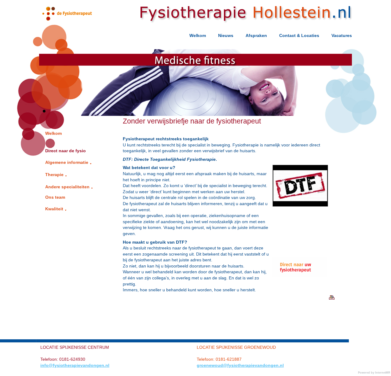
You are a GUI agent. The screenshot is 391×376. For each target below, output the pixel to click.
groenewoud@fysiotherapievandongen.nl (240, 365)
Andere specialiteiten (67, 186)
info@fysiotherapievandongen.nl (74, 365)
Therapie (54, 174)
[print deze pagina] (332, 292)
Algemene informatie (66, 162)
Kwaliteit (54, 208)
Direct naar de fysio (65, 150)
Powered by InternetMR (374, 372)
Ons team (55, 197)
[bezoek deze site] (299, 255)
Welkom (53, 133)
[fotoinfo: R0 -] (300, 186)
